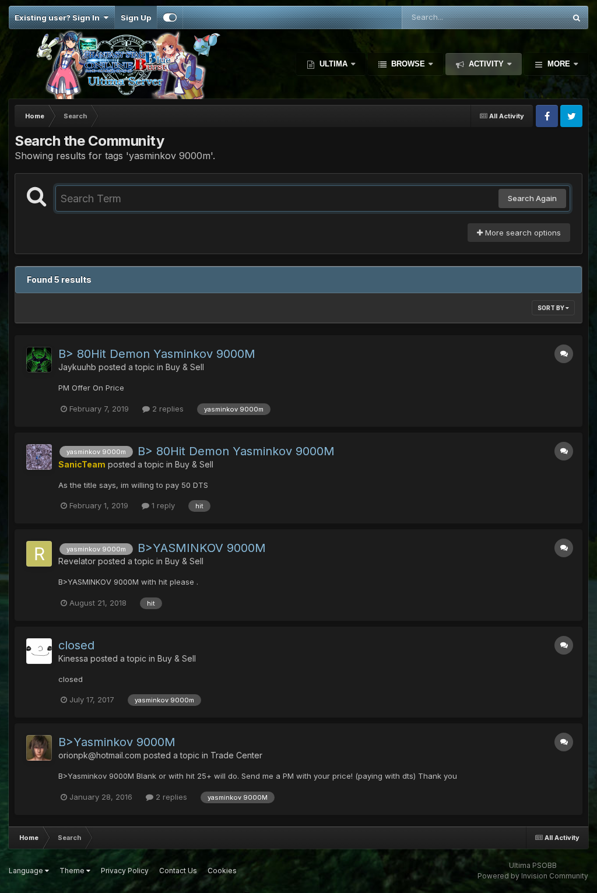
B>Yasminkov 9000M (116, 742)
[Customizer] (169, 17)
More (559, 63)
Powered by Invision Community (532, 875)
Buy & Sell (185, 367)
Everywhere (528, 17)
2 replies (167, 408)
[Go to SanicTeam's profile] (39, 457)
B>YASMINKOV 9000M (202, 548)
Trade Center (236, 755)
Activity (486, 63)
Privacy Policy (125, 870)
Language (27, 870)
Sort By (552, 307)
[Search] (576, 17)
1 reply (162, 505)
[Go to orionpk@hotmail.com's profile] (39, 748)
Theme (72, 870)
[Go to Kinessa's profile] (39, 651)
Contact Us (178, 870)
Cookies (222, 870)
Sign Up (136, 17)
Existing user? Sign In (59, 17)
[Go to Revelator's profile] (39, 554)
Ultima (333, 63)
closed (76, 645)
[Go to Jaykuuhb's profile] (39, 359)
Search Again (532, 198)
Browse (408, 63)
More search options (522, 232)
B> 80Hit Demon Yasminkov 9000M (156, 354)
